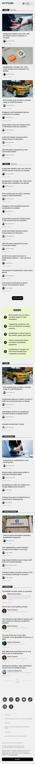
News (6, 164)
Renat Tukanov (12, 610)
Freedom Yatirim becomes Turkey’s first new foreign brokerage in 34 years (17, 573)
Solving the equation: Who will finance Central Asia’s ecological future (17, 667)
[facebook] (11, 707)
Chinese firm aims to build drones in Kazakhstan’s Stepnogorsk (16, 498)
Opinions (7, 587)
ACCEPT (17, 759)
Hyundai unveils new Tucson (13, 424)
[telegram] (17, 699)
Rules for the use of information (16, 736)
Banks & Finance (10, 511)
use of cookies (13, 754)
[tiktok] (30, 699)
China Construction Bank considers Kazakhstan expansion (18, 342)
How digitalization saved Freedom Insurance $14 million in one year (15, 548)
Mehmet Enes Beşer (14, 594)
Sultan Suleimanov (13, 642)
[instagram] (11, 699)
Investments (8, 436)
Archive (7, 723)
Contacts (8, 732)
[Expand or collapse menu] (32, 3)
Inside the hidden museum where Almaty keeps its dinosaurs (15, 138)
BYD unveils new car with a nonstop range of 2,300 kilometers (17, 101)
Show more (17, 298)
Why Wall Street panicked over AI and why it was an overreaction (16, 652)
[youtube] (24, 699)
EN (28, 3)
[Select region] (23, 3)
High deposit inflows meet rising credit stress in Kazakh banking (17, 561)
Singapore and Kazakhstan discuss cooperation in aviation (15, 113)
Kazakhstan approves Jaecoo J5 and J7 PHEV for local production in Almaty (17, 400)
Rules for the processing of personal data (17, 727)
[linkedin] (5, 699)
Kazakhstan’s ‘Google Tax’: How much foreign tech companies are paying (16, 69)
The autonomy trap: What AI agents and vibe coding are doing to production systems (17, 621)
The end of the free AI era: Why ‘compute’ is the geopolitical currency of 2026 (17, 637)
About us (7, 715)
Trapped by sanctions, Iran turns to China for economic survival (19, 326)
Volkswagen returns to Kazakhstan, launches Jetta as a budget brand (15, 413)
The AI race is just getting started (14, 607)
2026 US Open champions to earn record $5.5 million (15, 151)
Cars (6, 363)
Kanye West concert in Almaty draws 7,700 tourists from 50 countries (16, 126)
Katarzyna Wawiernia (14, 671)
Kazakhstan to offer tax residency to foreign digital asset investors (16, 486)
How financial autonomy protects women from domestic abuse (14, 284)
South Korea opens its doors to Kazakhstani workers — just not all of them (16, 258)
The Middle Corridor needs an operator (17, 591)
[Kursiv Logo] (8, 3)
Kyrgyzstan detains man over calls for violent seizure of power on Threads (16, 36)
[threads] (5, 707)
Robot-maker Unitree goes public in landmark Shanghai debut (15, 473)
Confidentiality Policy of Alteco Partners (18, 718)
